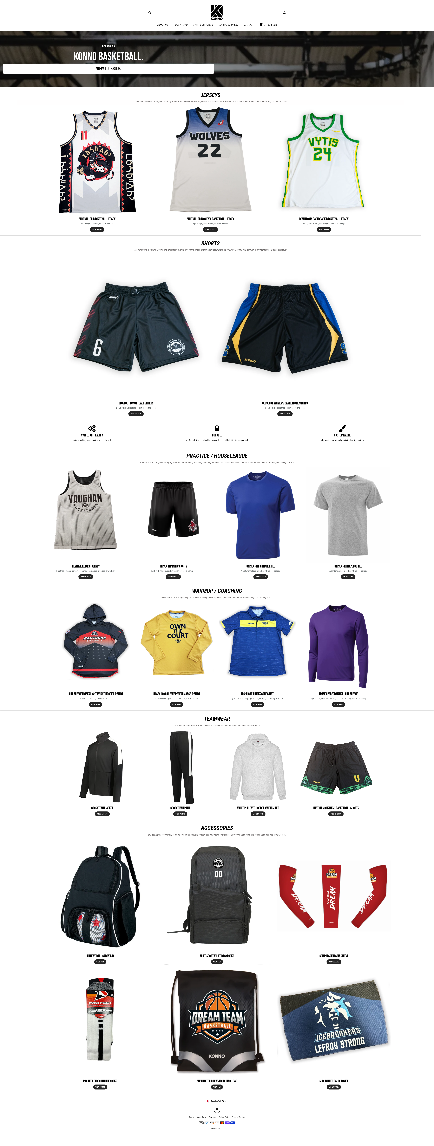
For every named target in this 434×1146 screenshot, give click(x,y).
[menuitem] (163, 25)
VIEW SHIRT (95, 704)
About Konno (201, 1117)
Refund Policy (224, 1117)
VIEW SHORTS (136, 414)
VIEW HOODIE (258, 814)
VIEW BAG (100, 962)
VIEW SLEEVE (334, 962)
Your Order (213, 1117)
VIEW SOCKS (100, 1087)
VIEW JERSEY (97, 230)
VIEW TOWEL (334, 1087)
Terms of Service (238, 1117)
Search (192, 1117)
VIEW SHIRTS (261, 577)
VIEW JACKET (102, 814)
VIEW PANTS (180, 814)
